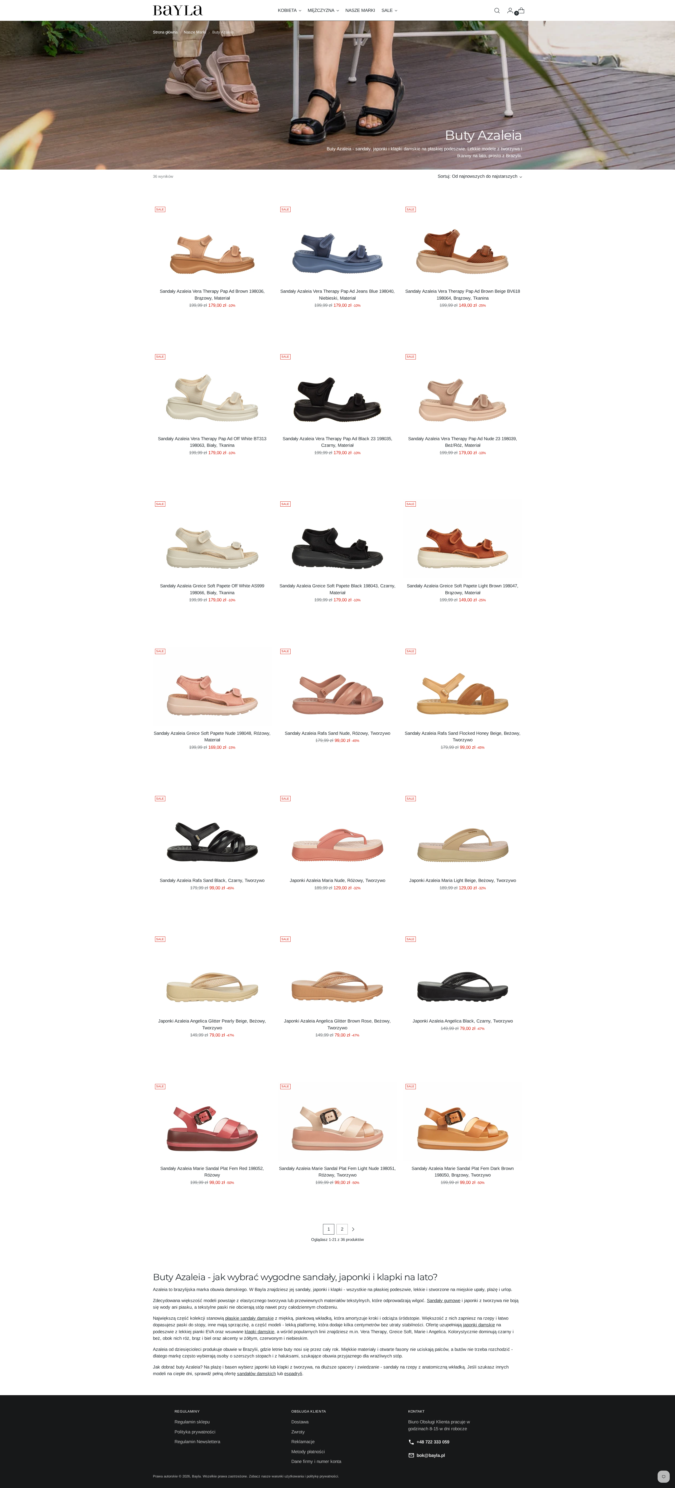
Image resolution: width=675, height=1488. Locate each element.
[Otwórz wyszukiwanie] (497, 10)
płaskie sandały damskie (249, 1318)
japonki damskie (479, 1324)
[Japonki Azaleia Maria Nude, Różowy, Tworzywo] (337, 833)
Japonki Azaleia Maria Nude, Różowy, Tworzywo (337, 880)
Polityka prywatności (195, 1431)
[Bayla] (178, 10)
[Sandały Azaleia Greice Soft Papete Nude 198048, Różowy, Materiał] (212, 686)
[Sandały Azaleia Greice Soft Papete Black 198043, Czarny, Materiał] (337, 538)
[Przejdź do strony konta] (508, 10)
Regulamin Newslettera (197, 1441)
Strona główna (165, 32)
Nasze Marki (195, 32)
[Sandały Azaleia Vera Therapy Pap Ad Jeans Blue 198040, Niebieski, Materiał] (337, 244)
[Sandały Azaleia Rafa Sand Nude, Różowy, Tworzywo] (337, 686)
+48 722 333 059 (433, 1441)
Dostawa (299, 1421)
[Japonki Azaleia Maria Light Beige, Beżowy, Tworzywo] (462, 833)
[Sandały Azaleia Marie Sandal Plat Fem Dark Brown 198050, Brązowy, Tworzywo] (462, 1121)
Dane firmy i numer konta (316, 1461)
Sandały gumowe (443, 1300)
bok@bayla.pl (431, 1455)
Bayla (196, 1476)
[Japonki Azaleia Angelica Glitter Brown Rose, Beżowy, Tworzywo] (337, 974)
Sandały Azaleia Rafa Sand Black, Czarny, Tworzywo (212, 880)
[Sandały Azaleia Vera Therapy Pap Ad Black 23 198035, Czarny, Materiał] (337, 391)
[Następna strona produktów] (353, 1229)
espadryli (293, 1373)
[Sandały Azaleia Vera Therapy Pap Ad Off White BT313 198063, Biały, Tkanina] (212, 391)
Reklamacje (303, 1441)
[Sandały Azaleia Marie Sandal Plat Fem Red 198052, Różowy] (212, 1121)
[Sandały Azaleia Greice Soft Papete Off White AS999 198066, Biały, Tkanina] (212, 538)
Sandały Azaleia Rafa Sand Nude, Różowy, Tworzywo (337, 733)
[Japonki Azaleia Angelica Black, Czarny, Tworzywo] (462, 974)
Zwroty (298, 1431)
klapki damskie (259, 1331)
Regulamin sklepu (192, 1421)
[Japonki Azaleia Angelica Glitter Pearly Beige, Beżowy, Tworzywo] (212, 974)
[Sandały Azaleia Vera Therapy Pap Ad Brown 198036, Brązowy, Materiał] (212, 244)
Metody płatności (308, 1451)
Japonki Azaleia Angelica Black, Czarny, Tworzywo (463, 1021)
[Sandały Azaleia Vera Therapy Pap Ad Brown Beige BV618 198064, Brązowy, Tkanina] (462, 244)
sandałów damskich (256, 1373)
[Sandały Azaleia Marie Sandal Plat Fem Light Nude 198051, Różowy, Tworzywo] (337, 1121)
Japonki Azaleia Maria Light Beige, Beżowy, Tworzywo (462, 880)
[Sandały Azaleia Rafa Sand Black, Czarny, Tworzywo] (212, 833)
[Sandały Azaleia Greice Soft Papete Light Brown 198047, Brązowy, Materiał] (462, 538)
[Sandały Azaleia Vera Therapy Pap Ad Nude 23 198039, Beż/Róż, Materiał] (462, 391)
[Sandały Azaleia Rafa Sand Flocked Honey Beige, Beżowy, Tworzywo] (462, 686)
